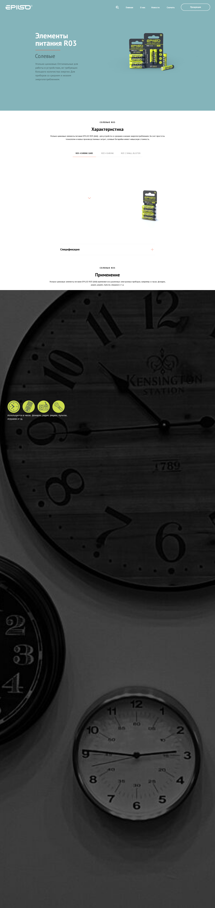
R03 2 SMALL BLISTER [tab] (130, 153)
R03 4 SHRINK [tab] (107, 153)
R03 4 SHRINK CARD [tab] (84, 153)
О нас (142, 7)
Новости (155, 7)
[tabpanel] (107, 202)
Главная (129, 7)
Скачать (171, 7)
